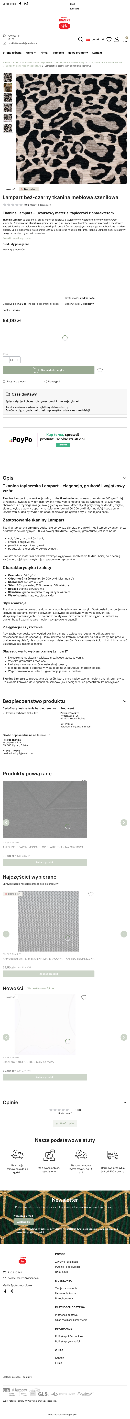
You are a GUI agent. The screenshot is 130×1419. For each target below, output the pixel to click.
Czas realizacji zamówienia (71, 1320)
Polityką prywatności (33, 1232)
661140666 (66, 724)
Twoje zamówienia (66, 1288)
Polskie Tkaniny (10, 62)
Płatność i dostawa (66, 1314)
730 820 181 (14, 35)
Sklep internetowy (61, 1414)
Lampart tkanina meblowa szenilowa (23, 65)
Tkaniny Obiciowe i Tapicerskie (37, 62)
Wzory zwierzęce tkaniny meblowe (105, 62)
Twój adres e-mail (22, 1215)
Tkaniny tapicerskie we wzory (70, 62)
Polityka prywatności (67, 1341)
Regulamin (32, 1229)
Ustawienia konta (65, 1293)
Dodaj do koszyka (52, 370)
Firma (58, 1363)
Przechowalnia (64, 1298)
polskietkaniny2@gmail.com (22, 43)
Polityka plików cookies (69, 1336)
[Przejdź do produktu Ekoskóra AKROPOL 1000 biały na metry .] (45, 1024)
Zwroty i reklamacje (67, 1261)
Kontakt (59, 1357)
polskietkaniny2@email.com (18, 753)
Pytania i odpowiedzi (67, 1266)
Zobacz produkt (45, 862)
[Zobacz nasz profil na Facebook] (20, 3)
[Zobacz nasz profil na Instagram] (26, 3)
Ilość (5, 354)
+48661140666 (11, 750)
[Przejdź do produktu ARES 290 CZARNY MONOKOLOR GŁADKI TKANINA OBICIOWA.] (45, 809)
